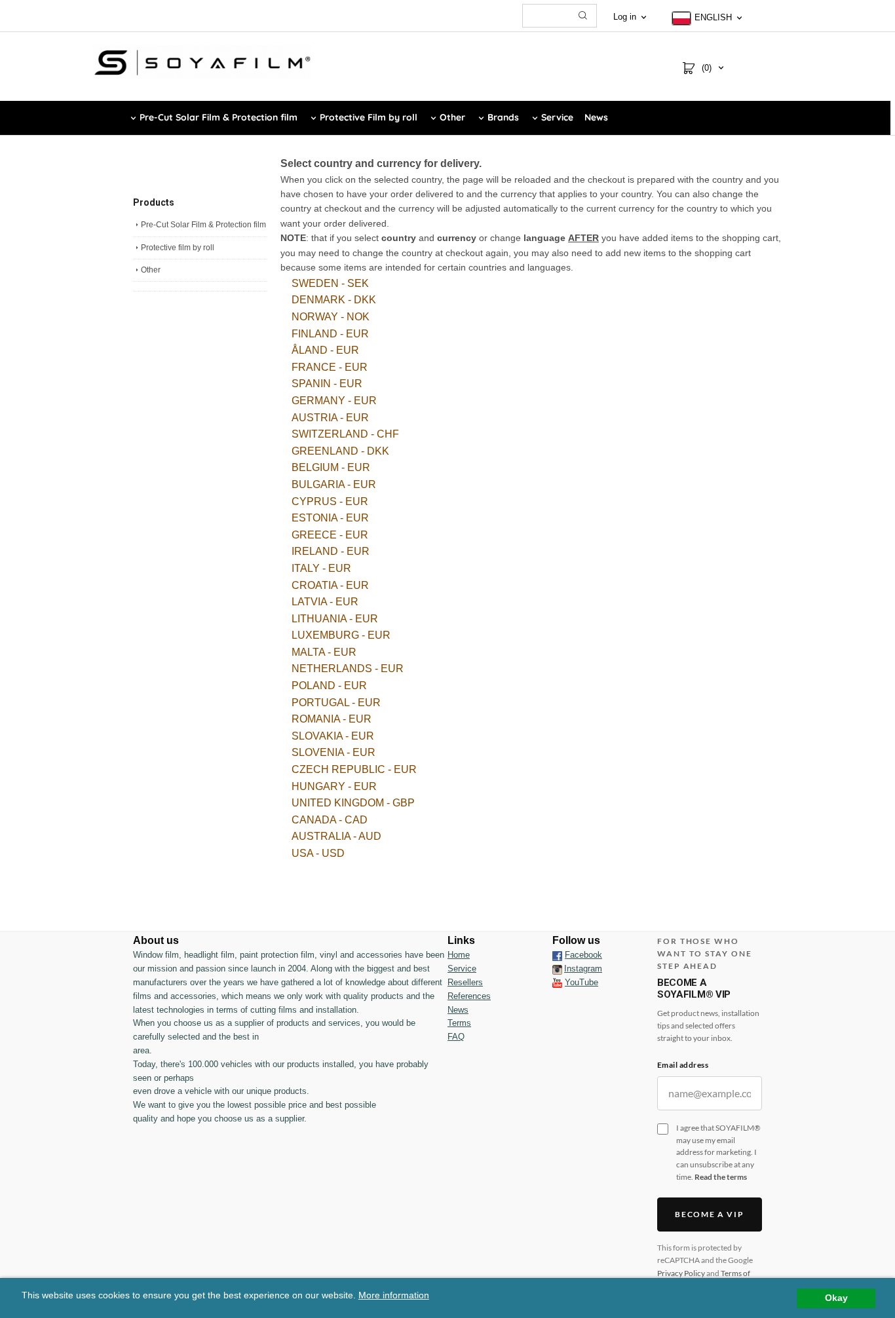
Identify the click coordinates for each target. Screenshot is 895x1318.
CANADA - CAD (330, 819)
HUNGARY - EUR (334, 786)
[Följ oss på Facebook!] (557, 955)
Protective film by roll (177, 247)
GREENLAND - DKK (340, 451)
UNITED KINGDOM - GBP (353, 802)
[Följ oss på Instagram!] (557, 968)
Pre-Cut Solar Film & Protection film (203, 224)
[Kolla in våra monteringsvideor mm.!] (557, 982)
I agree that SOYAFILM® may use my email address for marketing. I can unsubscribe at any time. (718, 1152)
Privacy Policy (681, 1273)
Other (151, 269)
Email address (682, 1065)
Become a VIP (709, 1214)
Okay (836, 1298)
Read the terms (721, 1177)
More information (393, 1295)
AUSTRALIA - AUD (336, 836)
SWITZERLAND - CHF (345, 434)
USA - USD (318, 853)
